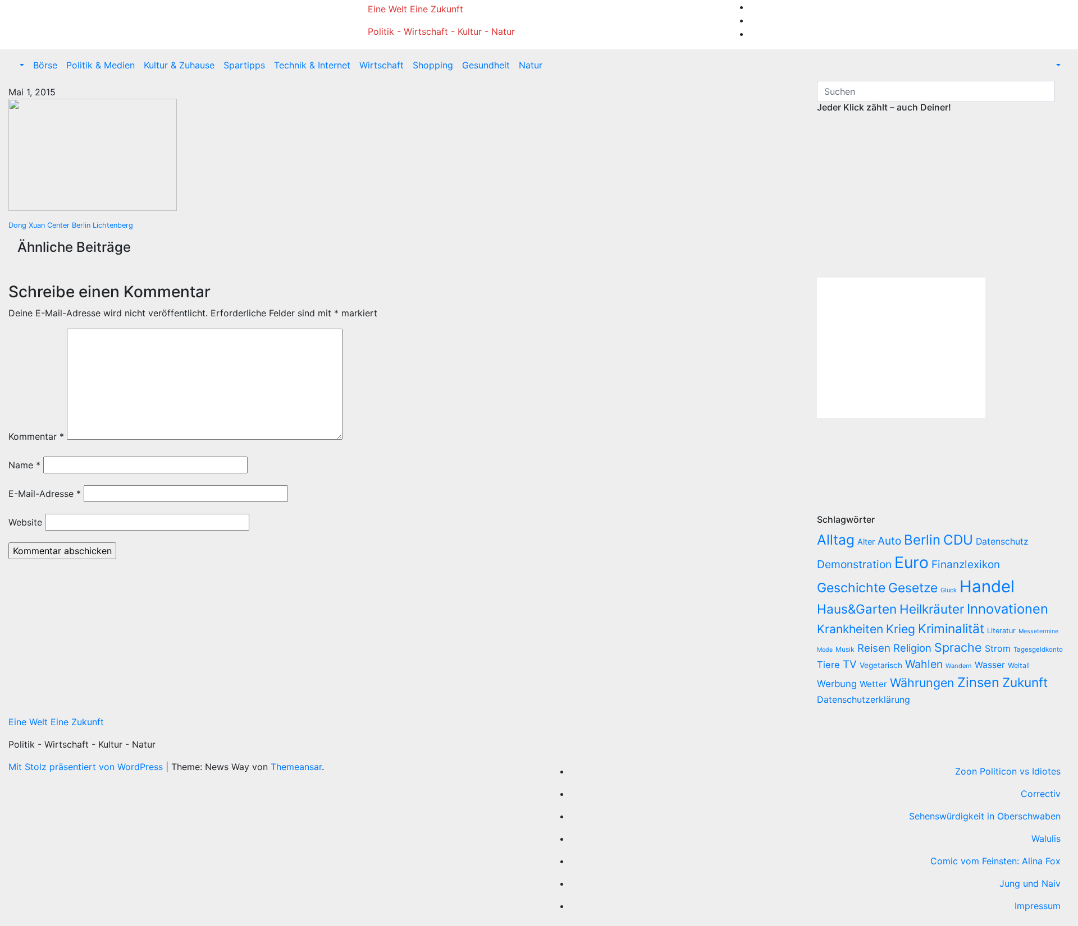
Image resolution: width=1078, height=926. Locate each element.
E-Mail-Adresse (44, 493)
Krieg (900, 628)
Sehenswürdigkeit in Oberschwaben (985, 816)
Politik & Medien (100, 65)
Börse (45, 65)
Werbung (837, 683)
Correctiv (1041, 793)
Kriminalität (951, 628)
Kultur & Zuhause (179, 65)
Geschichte (851, 588)
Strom (998, 648)
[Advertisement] (911, 195)
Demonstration (854, 564)
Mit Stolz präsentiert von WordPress (87, 766)
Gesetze (913, 588)
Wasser (990, 665)
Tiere (828, 664)
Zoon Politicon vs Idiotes (1008, 771)
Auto (889, 540)
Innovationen (1007, 609)
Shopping (433, 65)
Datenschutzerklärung (865, 699)
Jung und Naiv (1030, 883)
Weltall (1019, 665)
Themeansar (296, 766)
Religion (912, 648)
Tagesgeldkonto (1038, 649)
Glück (948, 590)
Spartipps (244, 65)
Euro (911, 562)
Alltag (836, 539)
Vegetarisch (881, 665)
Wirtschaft (381, 65)
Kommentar (36, 436)
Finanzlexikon (965, 564)
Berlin (922, 540)
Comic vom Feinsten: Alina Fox (995, 861)
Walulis (1046, 838)
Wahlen (924, 664)
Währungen (922, 682)
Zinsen (978, 682)
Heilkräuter (931, 608)
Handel (987, 586)
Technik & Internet (312, 65)
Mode (825, 649)
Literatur (1001, 630)
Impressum (1038, 905)
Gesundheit (486, 65)
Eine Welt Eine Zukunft (415, 9)
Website (25, 522)
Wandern (958, 666)
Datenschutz (1002, 541)
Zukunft (1025, 682)
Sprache (958, 647)
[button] (20, 65)
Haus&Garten (857, 608)
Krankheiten (850, 629)
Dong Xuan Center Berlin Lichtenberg (70, 225)
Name (24, 465)
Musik (845, 649)
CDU (958, 540)
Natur (530, 65)
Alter (866, 541)
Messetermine (1038, 631)
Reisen (873, 648)
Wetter (873, 684)
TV (850, 664)
